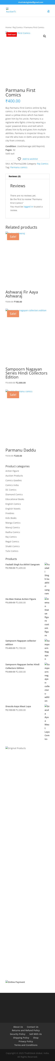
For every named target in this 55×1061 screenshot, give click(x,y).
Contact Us (32, 1026)
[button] (44, 36)
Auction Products (14, 475)
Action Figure (12, 470)
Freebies (10, 513)
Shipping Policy (21, 1037)
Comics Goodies (14, 480)
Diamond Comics (14, 494)
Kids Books (11, 518)
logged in (28, 206)
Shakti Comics (13, 546)
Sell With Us (35, 1034)
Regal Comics (12, 541)
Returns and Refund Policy (26, 1030)
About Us (18, 1026)
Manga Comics (13, 522)
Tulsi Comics (12, 551)
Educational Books (15, 499)
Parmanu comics (18, 167)
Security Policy (17, 1034)
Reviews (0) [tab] (15, 176)
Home (8, 27)
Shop (35, 1037)
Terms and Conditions (25, 1045)
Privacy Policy (26, 1041)
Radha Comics (13, 532)
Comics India (12, 485)
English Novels (13, 508)
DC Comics (11, 489)
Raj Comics (18, 27)
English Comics (13, 503)
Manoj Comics (13, 527)
